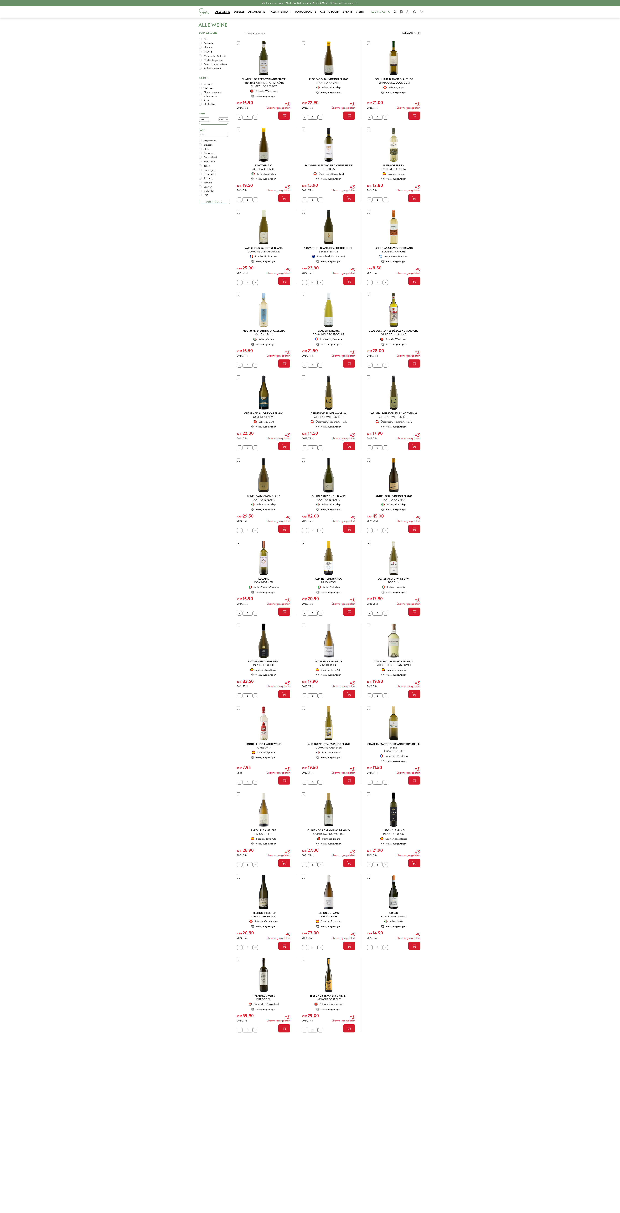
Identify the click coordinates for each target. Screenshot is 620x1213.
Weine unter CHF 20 (214, 56)
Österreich (209, 174)
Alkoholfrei (257, 11)
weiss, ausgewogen (256, 33)
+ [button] (356, 3)
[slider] (200, 124)
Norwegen (209, 170)
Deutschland (210, 157)
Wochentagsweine (213, 60)
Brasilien (207, 144)
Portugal (208, 178)
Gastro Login (329, 11)
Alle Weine (222, 11)
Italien (206, 165)
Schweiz (207, 182)
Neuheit (207, 51)
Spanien (207, 186)
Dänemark (209, 153)
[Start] (204, 12)
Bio (205, 39)
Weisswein (208, 88)
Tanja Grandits (305, 11)
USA (205, 195)
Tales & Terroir (280, 11)
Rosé (206, 100)
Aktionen (208, 47)
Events (347, 11)
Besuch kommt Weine (215, 64)
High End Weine (212, 68)
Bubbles (239, 11)
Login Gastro (380, 11)
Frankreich (209, 161)
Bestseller (208, 43)
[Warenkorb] (421, 11)
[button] (213, 78)
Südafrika (208, 191)
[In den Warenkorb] (284, 116)
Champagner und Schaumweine (212, 94)
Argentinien (209, 140)
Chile (206, 149)
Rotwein (207, 84)
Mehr (360, 11)
